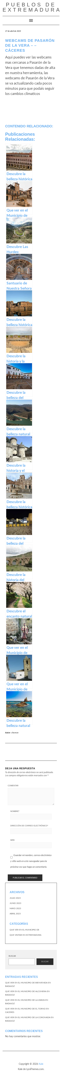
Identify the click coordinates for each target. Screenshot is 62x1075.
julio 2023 (15, 898)
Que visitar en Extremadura (25, 935)
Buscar (12, 956)
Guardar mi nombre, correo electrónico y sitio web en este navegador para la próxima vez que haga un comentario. (30, 861)
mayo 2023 (15, 908)
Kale (41, 1064)
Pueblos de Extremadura (32, 7)
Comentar (13, 786)
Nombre (14, 811)
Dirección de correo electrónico (29, 826)
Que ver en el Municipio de (24, 930)
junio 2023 (15, 903)
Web (12, 840)
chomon (15, 733)
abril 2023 (15, 914)
